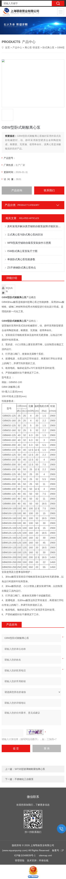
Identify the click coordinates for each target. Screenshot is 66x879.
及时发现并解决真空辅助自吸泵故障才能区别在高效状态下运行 (34, 226)
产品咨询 (16, 190)
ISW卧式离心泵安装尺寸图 (22, 251)
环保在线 (43, 860)
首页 (7, 47)
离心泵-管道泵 (32, 47)
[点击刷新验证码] (35, 732)
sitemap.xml (45, 855)
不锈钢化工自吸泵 (24, 779)
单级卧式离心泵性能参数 (21, 259)
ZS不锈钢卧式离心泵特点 (21, 267)
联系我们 (49, 190)
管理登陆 (19, 860)
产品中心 (17, 47)
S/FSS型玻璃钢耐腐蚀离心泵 (30, 769)
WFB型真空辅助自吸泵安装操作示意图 (29, 242)
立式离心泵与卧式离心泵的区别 (25, 234)
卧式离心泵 (48, 47)
